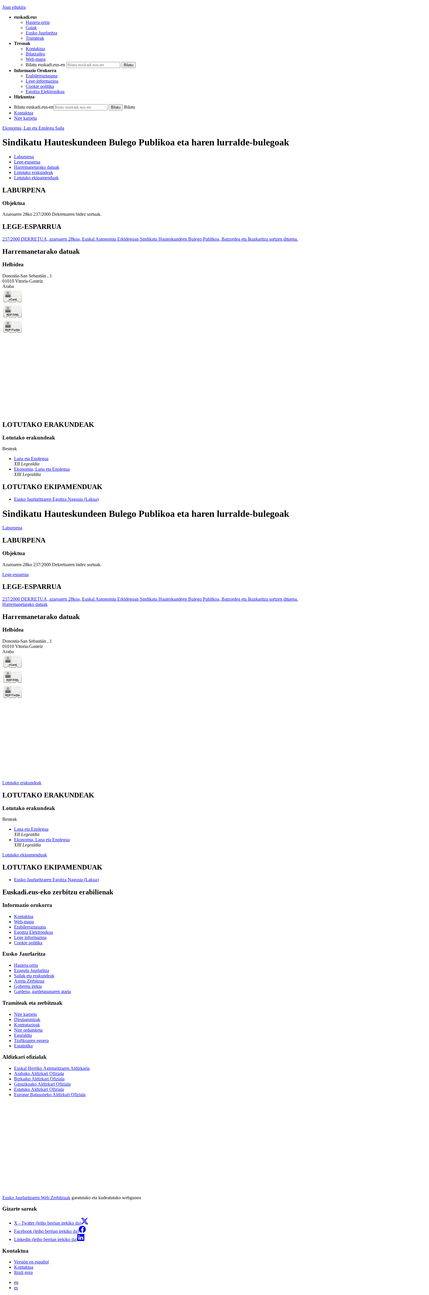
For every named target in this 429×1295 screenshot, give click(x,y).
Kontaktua (35, 48)
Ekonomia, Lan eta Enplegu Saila (33, 128)
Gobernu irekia (28, 986)
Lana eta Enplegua (31, 458)
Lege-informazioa (42, 81)
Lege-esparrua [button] (27, 161)
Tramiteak (35, 38)
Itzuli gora (23, 1272)
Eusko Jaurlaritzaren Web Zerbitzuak (36, 1197)
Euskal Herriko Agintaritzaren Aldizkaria (52, 1068)
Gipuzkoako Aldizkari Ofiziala (42, 1084)
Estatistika (23, 1045)
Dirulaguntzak (27, 1019)
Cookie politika (40, 86)
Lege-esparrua (15, 574)
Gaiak (31, 27)
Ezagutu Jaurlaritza (31, 970)
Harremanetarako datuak (25, 604)
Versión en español (31, 1261)
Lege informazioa (30, 937)
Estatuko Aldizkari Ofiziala (39, 1089)
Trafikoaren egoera (31, 1040)
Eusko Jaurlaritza (41, 32)
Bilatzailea (35, 53)
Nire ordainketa (28, 1030)
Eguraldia (23, 1035)
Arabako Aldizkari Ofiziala (39, 1073)
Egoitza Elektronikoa (45, 91)
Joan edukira (14, 7)
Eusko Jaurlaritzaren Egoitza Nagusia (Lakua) (56, 499)
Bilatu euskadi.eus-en (45, 64)
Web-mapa (36, 59)
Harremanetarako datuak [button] (36, 167)
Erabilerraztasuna (41, 75)
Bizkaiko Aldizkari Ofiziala (39, 1078)
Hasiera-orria (38, 22)
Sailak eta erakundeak (34, 975)
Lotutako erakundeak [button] (33, 172)
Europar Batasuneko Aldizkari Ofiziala (50, 1094)
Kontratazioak (27, 1024)
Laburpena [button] (24, 156)
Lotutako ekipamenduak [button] (36, 177)
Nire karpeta (25, 118)
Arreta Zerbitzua (29, 980)
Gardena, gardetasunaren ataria (42, 991)
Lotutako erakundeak (21, 782)
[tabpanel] (214, 201)
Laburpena (12, 527)
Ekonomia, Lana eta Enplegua (42, 469)
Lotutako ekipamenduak (24, 854)
